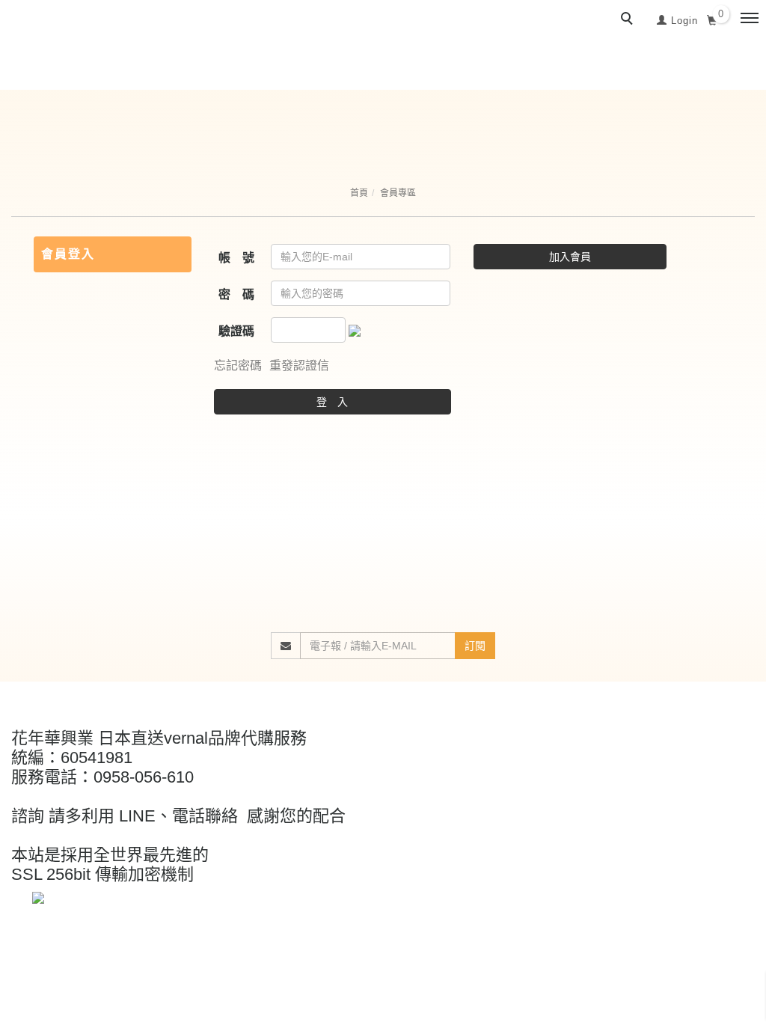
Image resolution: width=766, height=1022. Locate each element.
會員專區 (398, 193)
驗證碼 (236, 331)
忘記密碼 (238, 365)
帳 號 (236, 257)
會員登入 (68, 254)
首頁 (359, 193)
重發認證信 (299, 365)
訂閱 (475, 646)
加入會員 (570, 257)
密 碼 (236, 294)
